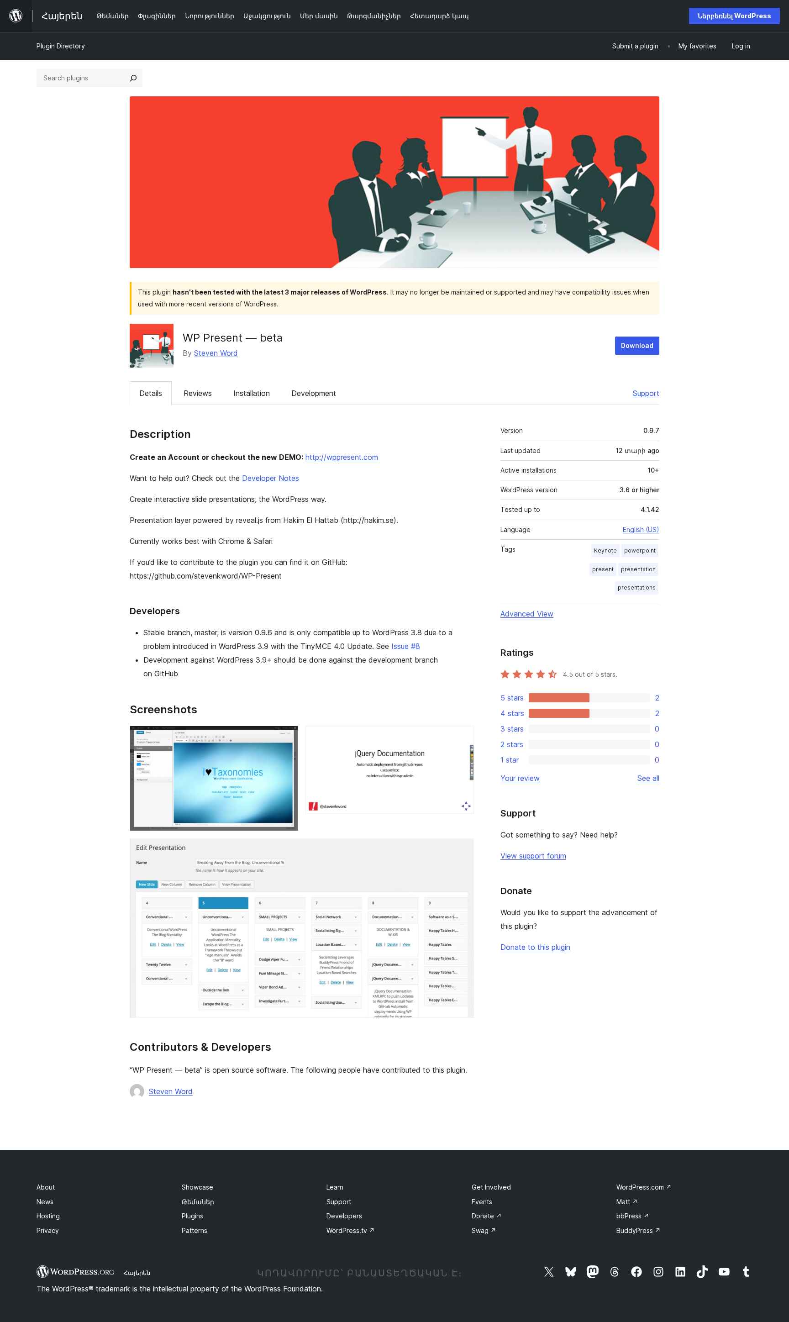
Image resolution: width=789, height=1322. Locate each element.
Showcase (197, 1187)
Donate (487, 1216)
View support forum (533, 855)
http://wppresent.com (341, 457)
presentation (638, 569)
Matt (627, 1202)
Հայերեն (137, 1272)
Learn (334, 1187)
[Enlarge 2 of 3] (461, 738)
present (603, 569)
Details (150, 393)
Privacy (48, 1230)
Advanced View (526, 613)
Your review (520, 778)
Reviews (198, 393)
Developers (344, 1216)
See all (648, 778)
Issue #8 (405, 646)
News (45, 1202)
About (46, 1187)
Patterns (194, 1230)
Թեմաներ (198, 1202)
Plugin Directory (61, 46)
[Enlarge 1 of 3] (285, 738)
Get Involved (491, 1187)
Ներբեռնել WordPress (734, 16)
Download (637, 345)
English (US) (641, 529)
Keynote (605, 550)
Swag (484, 1230)
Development (313, 393)
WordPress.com (644, 1187)
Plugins (192, 1216)
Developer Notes (270, 478)
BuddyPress (638, 1230)
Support (646, 393)
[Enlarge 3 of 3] (461, 850)
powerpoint (640, 550)
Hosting (48, 1216)
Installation (251, 393)
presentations (637, 587)
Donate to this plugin (535, 947)
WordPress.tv (350, 1230)
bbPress (632, 1216)
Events (482, 1202)
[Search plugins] (133, 78)
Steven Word (216, 353)
